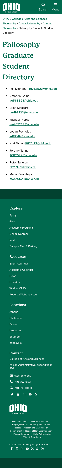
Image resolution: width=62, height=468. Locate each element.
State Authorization (42, 433)
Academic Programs (21, 227)
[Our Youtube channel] (30, 394)
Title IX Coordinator (32, 437)
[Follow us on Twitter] (36, 394)
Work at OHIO (17, 288)
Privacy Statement (21, 433)
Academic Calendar (21, 270)
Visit (12, 240)
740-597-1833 (22, 381)
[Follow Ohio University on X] (32, 449)
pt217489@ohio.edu (22, 167)
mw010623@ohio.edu (24, 179)
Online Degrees (18, 234)
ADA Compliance (19, 421)
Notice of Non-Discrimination (38, 430)
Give (12, 221)
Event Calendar (18, 263)
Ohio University (24, 444)
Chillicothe (16, 318)
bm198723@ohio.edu (23, 112)
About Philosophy (29, 23)
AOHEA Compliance (39, 421)
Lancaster (15, 330)
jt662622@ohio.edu (23, 155)
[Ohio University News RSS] (42, 449)
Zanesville (15, 343)
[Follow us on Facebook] (12, 394)
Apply (13, 215)
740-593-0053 (23, 388)
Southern (14, 336)
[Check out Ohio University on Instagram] (17, 449)
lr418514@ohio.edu (22, 136)
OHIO (6, 19)
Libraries (14, 282)
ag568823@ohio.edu (23, 100)
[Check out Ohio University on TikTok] (37, 449)
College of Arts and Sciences (29, 19)
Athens (13, 312)
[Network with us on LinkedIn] (24, 394)
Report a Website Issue (23, 294)
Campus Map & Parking (23, 246)
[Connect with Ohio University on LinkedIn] (22, 449)
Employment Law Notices (24, 424)
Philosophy (9, 23)
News (12, 276)
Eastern (13, 324)
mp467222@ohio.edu (24, 124)
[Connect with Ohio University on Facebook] (11, 449)
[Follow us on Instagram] (18, 394)
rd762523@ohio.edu (43, 88)
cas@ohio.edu (22, 375)
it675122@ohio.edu (38, 143)
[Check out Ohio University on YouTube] (27, 449)
